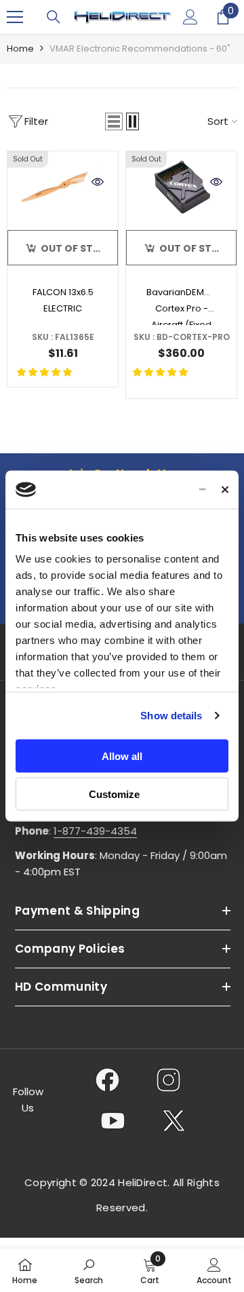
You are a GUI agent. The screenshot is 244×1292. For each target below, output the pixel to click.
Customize (114, 794)
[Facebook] (107, 1079)
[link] (88, 1270)
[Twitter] (173, 1120)
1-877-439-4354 (95, 831)
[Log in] (190, 17)
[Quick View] (97, 181)
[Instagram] (168, 1079)
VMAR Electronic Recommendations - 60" (139, 48)
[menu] (15, 17)
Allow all (122, 755)
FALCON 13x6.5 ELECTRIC (63, 300)
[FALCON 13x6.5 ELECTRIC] (62, 187)
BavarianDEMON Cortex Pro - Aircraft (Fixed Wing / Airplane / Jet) (182, 305)
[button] (114, 121)
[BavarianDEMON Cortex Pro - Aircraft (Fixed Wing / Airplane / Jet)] (181, 187)
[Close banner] (225, 489)
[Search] (53, 17)
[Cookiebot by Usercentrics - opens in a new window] (153, 490)
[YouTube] (112, 1120)
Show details (171, 715)
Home (20, 48)
